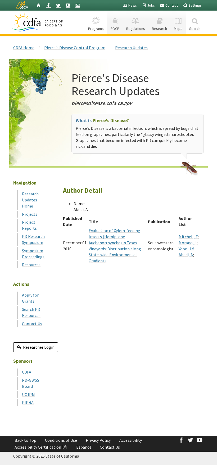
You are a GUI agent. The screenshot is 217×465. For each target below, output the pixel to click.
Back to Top (25, 440)
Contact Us (32, 323)
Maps (178, 28)
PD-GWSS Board (30, 383)
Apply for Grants (30, 298)
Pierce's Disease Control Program (74, 47)
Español (83, 447)
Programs (96, 28)
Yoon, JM (187, 248)
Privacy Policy (98, 440)
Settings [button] (195, 5)
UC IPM (28, 394)
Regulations (135, 28)
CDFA (26, 372)
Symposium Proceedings (33, 253)
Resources (31, 264)
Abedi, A (186, 254)
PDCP (115, 28)
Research (159, 28)
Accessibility (130, 440)
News (132, 5)
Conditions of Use (61, 440)
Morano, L (188, 242)
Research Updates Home (30, 200)
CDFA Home (23, 47)
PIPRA (28, 402)
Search (194, 28)
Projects (29, 214)
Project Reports (29, 225)
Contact (171, 5)
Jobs (151, 5)
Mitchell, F (188, 236)
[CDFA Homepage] (27, 22)
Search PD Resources (31, 312)
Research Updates (131, 47)
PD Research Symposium (33, 239)
